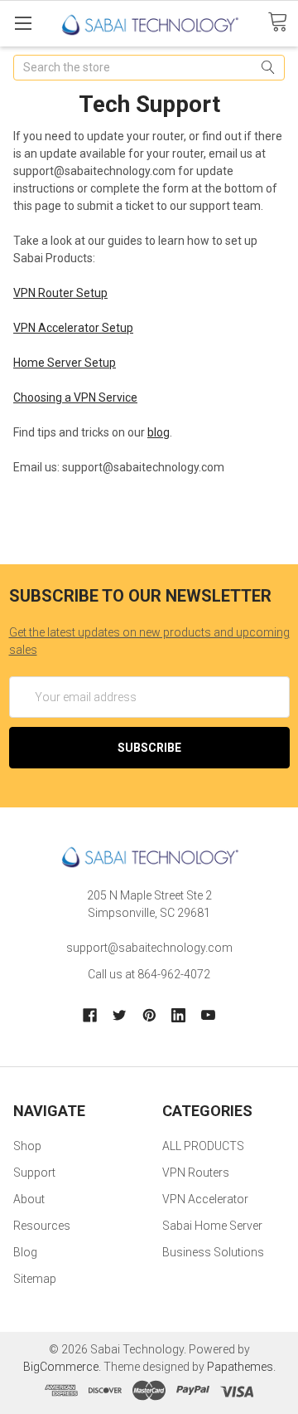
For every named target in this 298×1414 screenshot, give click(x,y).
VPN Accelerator (205, 1199)
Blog (25, 1252)
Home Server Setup (64, 362)
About (29, 1199)
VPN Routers (195, 1172)
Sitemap (34, 1278)
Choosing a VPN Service (75, 397)
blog (158, 432)
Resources (41, 1225)
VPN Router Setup (60, 293)
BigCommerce (61, 1366)
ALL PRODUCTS (203, 1146)
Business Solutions (213, 1252)
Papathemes (240, 1366)
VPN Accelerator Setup (73, 327)
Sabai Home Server (212, 1225)
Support (34, 1172)
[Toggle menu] (23, 23)
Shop (27, 1146)
